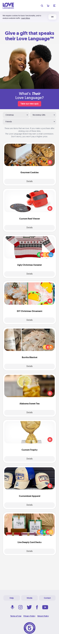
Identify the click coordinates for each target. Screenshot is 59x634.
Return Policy (43, 616)
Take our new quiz (29, 103)
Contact (47, 598)
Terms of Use (15, 616)
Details (29, 181)
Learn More (25, 18)
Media (29, 598)
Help (12, 598)
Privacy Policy (29, 616)
